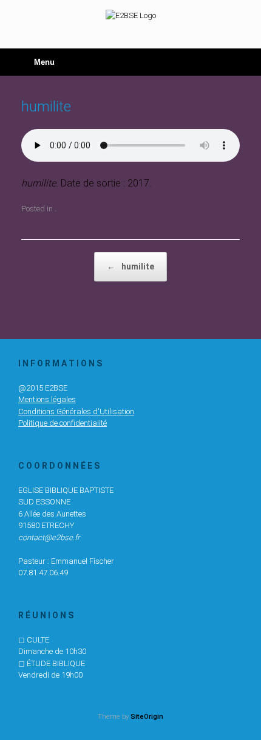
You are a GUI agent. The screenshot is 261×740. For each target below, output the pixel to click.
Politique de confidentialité (62, 423)
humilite (130, 266)
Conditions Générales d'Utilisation (76, 411)
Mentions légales (47, 399)
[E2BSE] (130, 15)
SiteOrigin (146, 716)
